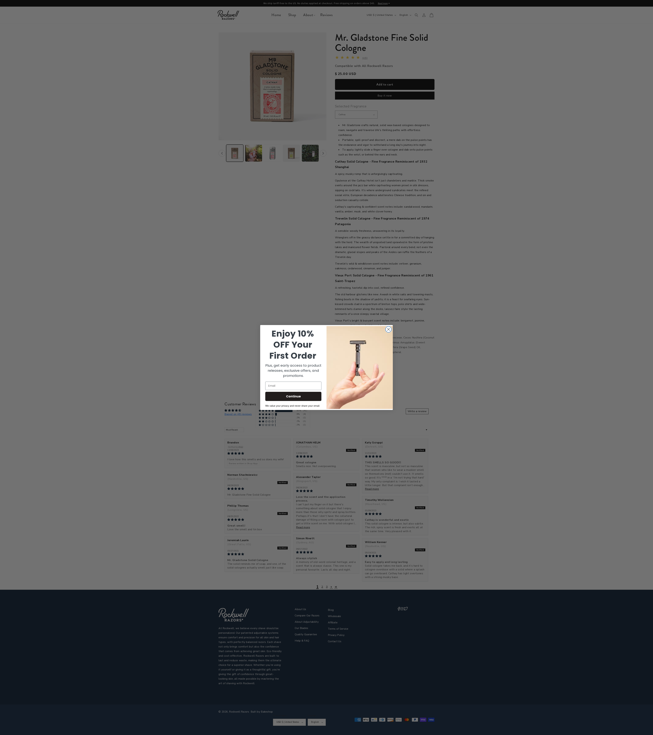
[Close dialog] (388, 329)
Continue (293, 396)
